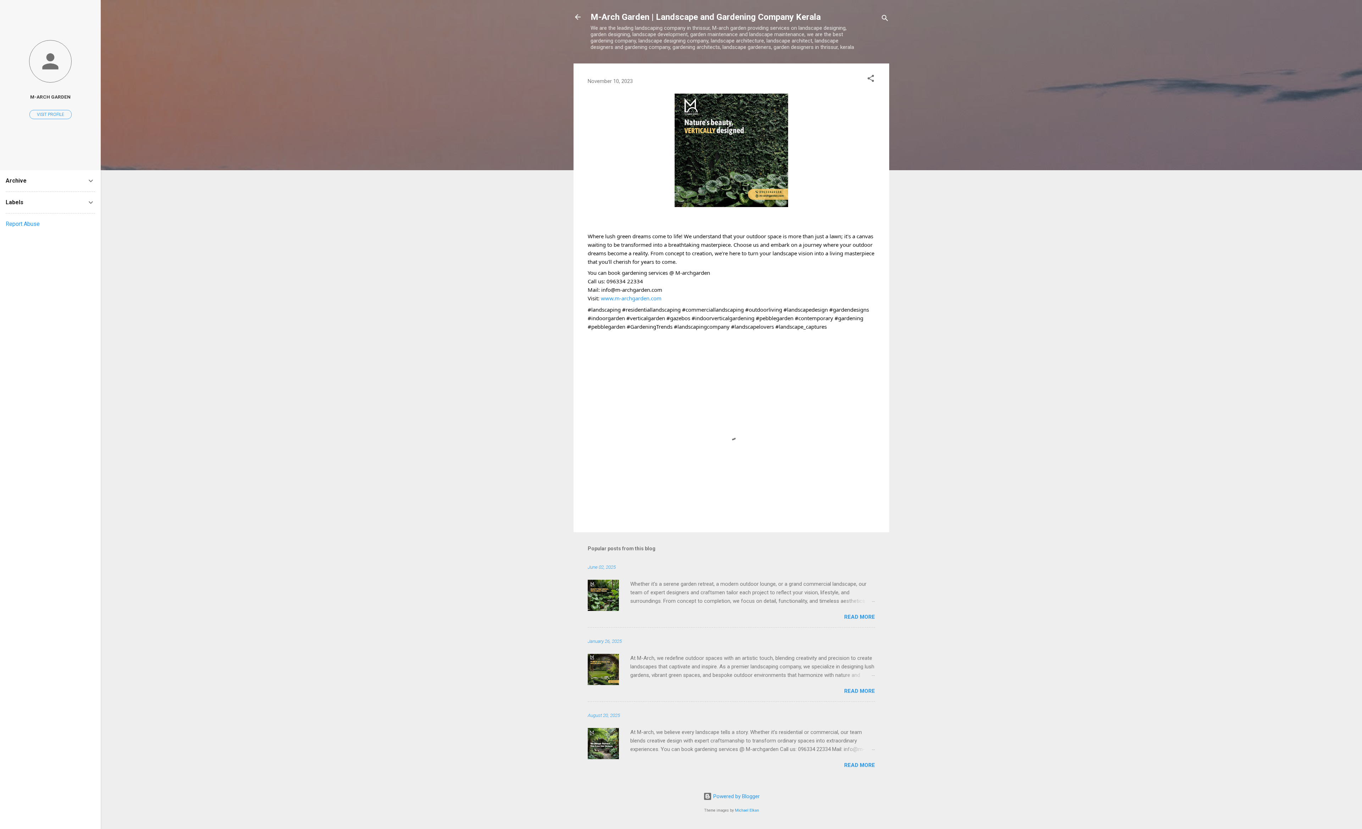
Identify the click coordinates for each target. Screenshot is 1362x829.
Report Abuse (23, 224)
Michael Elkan (747, 810)
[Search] (885, 19)
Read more (859, 617)
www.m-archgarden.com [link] (631, 298)
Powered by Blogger (736, 796)
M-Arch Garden (50, 97)
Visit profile (50, 114)
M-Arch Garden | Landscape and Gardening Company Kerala (706, 17)
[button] (871, 79)
